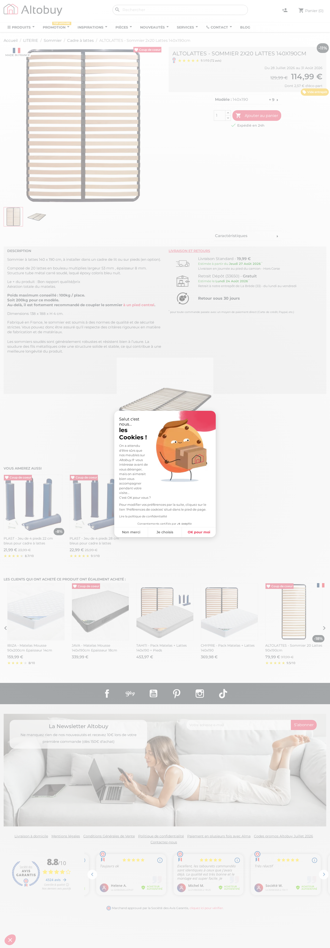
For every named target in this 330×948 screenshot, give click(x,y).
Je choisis (165, 532)
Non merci (131, 532)
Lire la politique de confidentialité (143, 516)
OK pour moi (199, 532)
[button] (10, 940)
